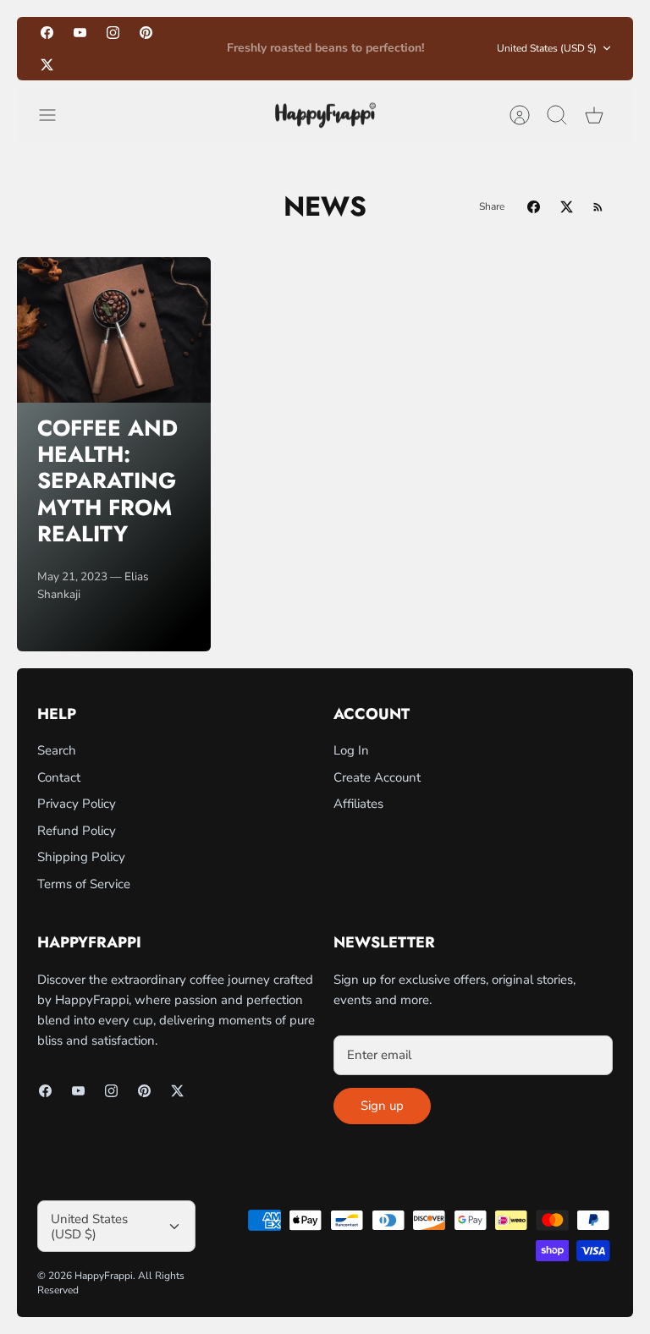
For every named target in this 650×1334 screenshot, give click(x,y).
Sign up (382, 1105)
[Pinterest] (145, 32)
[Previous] (194, 48)
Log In (351, 750)
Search (56, 750)
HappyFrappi (103, 1275)
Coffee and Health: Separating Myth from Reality (107, 481)
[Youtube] (79, 32)
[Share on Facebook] (533, 207)
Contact (58, 777)
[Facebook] (46, 32)
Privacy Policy (76, 803)
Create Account (377, 777)
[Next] (456, 48)
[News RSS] (598, 207)
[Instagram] (112, 32)
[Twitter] (46, 64)
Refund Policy (76, 830)
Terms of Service (83, 884)
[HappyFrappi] (325, 115)
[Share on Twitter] (566, 207)
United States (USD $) (547, 48)
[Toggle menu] (55, 115)
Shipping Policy (81, 856)
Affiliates (358, 803)
